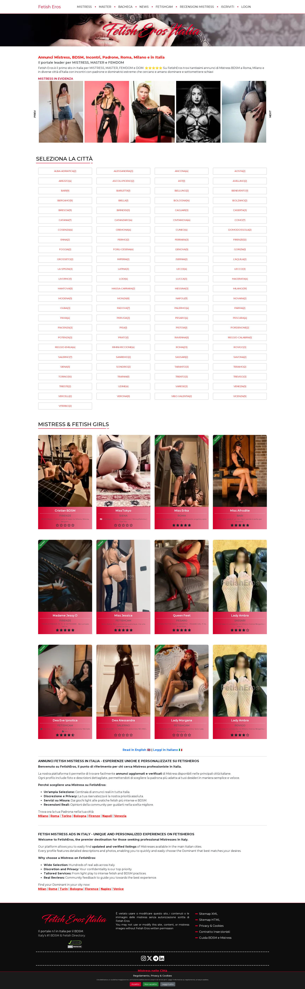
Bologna (80, 816)
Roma (54, 816)
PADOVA (123, 308)
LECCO (240, 268)
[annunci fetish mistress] (75, 919)
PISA (123, 327)
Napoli (107, 816)
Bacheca (125, 6)
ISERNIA (181, 259)
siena (123, 515)
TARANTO (182, 366)
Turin (64, 889)
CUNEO (181, 229)
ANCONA (181, 171)
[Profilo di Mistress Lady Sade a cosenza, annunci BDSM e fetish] (61, 112)
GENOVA (181, 249)
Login (246, 6)
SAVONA (240, 357)
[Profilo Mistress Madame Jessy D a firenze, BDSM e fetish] (65, 576)
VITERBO (65, 405)
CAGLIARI (181, 210)
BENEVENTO (240, 190)
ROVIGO (240, 347)
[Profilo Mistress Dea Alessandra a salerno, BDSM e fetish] (123, 681)
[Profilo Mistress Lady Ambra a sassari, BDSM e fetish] (240, 576)
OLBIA (65, 308)
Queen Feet (181, 615)
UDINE (123, 386)
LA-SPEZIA (65, 268)
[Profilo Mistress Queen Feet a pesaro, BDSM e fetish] (182, 576)
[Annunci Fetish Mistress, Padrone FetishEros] (152, 30)
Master (105, 6)
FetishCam (164, 6)
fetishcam (123, 620)
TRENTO (182, 376)
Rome (53, 889)
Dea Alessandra (123, 720)
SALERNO (65, 357)
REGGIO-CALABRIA (240, 337)
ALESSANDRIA (123, 171)
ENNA (65, 239)
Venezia (120, 816)
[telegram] (156, 959)
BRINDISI (123, 210)
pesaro (181, 620)
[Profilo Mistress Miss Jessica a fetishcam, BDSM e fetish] (123, 576)
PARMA (239, 308)
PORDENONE (240, 327)
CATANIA (65, 220)
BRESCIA (65, 210)
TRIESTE (65, 386)
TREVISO (240, 376)
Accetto (135, 984)
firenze (65, 515)
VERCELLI (65, 396)
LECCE (182, 268)
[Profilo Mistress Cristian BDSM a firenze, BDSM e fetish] (65, 471)
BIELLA (123, 200)
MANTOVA (65, 288)
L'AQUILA (239, 259)
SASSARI (181, 357)
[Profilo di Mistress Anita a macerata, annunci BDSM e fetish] (107, 112)
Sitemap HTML (209, 919)
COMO (240, 220)
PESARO (181, 317)
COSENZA (65, 229)
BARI (65, 190)
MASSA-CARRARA (123, 288)
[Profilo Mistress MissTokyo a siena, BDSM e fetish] (123, 471)
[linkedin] (161, 959)
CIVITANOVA (181, 220)
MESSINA (181, 288)
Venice (118, 889)
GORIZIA (240, 249)
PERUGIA (123, 317)
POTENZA (65, 337)
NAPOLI (181, 298)
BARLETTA (123, 190)
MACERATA (240, 278)
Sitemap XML (208, 913)
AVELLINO (240, 180)
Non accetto (151, 984)
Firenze (94, 816)
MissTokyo (123, 510)
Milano (43, 816)
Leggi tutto (168, 984)
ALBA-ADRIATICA (65, 171)
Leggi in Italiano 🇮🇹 (167, 750)
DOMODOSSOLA (240, 229)
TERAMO (240, 366)
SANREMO (123, 357)
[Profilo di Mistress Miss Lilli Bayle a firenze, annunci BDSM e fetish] (152, 112)
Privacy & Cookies (211, 925)
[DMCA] (75, 942)
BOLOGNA (182, 200)
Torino (66, 816)
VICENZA (239, 396)
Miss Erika (181, 510)
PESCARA (240, 317)
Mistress (84, 6)
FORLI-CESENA (123, 249)
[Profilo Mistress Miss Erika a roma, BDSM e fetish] (182, 471)
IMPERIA (123, 259)
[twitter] (150, 959)
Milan (42, 889)
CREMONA (123, 229)
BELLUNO (182, 190)
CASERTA (240, 210)
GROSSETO (65, 259)
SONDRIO (123, 366)
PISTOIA (181, 327)
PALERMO (182, 308)
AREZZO (65, 180)
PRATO (123, 337)
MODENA (65, 298)
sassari (240, 620)
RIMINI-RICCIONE (123, 347)
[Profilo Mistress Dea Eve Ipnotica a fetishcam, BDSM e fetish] (65, 681)
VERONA (123, 396)
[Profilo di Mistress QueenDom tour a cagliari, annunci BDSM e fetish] (198, 112)
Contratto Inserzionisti (214, 931)
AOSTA (240, 171)
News (144, 6)
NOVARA (240, 298)
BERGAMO (65, 200)
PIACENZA (65, 327)
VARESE (182, 386)
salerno (123, 725)
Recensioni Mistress (197, 6)
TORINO (65, 376)
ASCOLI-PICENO (123, 180)
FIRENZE (239, 239)
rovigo (240, 725)
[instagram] (144, 959)
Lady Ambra (240, 615)
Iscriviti (227, 6)
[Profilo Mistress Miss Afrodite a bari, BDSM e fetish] (240, 471)
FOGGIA (65, 249)
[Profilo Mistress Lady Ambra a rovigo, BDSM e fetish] (240, 681)
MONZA (123, 298)
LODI (123, 278)
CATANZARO (123, 220)
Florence (91, 889)
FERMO (123, 239)
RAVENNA (182, 337)
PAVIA (65, 317)
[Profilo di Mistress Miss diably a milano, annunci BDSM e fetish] (244, 112)
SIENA (65, 366)
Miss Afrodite (240, 510)
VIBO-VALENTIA (181, 396)
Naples (106, 889)
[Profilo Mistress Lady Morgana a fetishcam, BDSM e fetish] (182, 681)
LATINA (123, 268)
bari (240, 515)
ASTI (181, 180)
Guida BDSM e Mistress (215, 937)
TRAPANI (123, 376)
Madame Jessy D (65, 615)
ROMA (181, 347)
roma (182, 515)
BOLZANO (239, 200)
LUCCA (181, 278)
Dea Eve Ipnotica (65, 720)
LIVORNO (65, 278)
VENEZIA (240, 386)
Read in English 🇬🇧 (137, 750)
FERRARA (182, 239)
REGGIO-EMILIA (65, 347)
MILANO (240, 288)
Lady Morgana (181, 720)
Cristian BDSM (65, 510)
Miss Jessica (123, 615)
